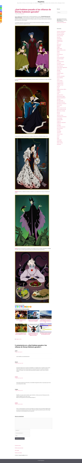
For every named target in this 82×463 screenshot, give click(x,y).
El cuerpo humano (60, 61)
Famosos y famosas (60, 64)
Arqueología (59, 38)
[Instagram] (21, 307)
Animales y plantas (60, 34)
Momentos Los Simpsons (61, 103)
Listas (58, 93)
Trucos (58, 135)
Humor (58, 79)
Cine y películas (60, 54)
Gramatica (59, 71)
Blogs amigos (59, 48)
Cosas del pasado (60, 58)
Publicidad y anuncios (61, 126)
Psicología (59, 125)
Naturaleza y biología (61, 110)
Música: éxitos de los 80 (61, 107)
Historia (58, 74)
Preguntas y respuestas (61, 122)
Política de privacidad (19, 447)
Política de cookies (18, 452)
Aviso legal (17, 450)
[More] (30, 307)
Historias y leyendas (60, 76)
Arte (57, 42)
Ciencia (58, 52)
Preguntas (59, 121)
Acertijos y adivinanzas (61, 31)
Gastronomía (59, 68)
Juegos (58, 87)
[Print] (1, 18)
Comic (58, 55)
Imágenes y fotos (18, 339)
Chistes (58, 51)
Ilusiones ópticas (60, 82)
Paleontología (59, 118)
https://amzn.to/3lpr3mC (61, 22)
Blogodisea (41, 1)
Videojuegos (59, 139)
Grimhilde (20, 79)
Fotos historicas (60, 66)
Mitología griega (60, 100)
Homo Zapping (60, 77)
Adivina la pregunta (60, 32)
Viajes (58, 138)
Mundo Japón (59, 105)
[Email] (27, 307)
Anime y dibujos (60, 35)
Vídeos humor (59, 141)
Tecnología (59, 131)
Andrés (16, 376)
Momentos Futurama (61, 102)
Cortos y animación (60, 57)
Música (58, 106)
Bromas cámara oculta (61, 50)
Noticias (58, 112)
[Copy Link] (29, 307)
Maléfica (16, 191)
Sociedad (58, 129)
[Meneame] (25, 307)
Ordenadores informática (61, 116)
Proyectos (59, 123)
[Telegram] (23, 307)
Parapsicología (60, 119)
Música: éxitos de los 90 (61, 109)
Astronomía (59, 44)
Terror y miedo (60, 134)
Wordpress (59, 144)
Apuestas (58, 37)
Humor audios (59, 80)
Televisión (59, 132)
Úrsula (16, 248)
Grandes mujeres (60, 73)
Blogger (58, 47)
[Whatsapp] (18, 307)
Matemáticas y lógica (61, 96)
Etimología (59, 63)
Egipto (58, 60)
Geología (58, 70)
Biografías (59, 45)
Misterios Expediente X (61, 97)
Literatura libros (60, 94)
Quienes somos (18, 445)
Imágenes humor (60, 83)
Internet (58, 86)
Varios (58, 137)
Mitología (59, 99)
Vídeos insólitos (60, 142)
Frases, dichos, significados (62, 67)
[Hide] (0, 23)
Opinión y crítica (60, 115)
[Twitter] (19, 307)
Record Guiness (60, 128)
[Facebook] (16, 307)
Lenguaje (58, 91)
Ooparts (58, 113)
